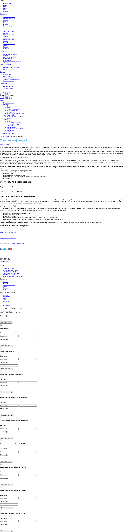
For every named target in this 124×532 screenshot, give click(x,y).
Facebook (6, 301)
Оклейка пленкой (8, 35)
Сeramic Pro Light (8, 86)
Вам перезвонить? (6, 98)
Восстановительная (9, 57)
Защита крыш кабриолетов (11, 79)
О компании (7, 3)
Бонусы (5, 21)
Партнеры (6, 23)
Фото (4, 6)
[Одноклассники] (6, 249)
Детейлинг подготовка (10, 54)
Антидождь (6, 76)
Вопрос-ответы (8, 26)
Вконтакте (6, 296)
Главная (2, 136)
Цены (5, 9)
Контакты (6, 11)
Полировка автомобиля (10, 270)
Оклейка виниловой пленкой (12, 273)
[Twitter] (4, 249)
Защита (5, 36)
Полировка (6, 33)
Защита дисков (8, 78)
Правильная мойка (9, 39)
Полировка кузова (9, 274)
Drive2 (5, 298)
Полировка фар (8, 58)
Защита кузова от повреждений (13, 276)
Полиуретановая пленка (11, 67)
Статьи (5, 24)
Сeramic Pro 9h (8, 88)
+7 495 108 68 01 (5, 97)
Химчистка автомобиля (10, 271)
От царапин (7, 60)
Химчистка (6, 38)
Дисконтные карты (9, 17)
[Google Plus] (11, 249)
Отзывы (5, 20)
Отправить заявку (6, 322)
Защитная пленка (8, 81)
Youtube (5, 300)
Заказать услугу (5, 144)
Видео (5, 8)
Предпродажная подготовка (12, 62)
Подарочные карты (9, 18)
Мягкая (5, 55)
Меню (2, 100)
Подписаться (4, 261)
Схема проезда (5, 311)
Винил (5, 69)
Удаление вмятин (8, 31)
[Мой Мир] (9, 249)
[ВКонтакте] (1, 249)
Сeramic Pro (7, 75)
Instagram (6, 295)
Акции (5, 5)
